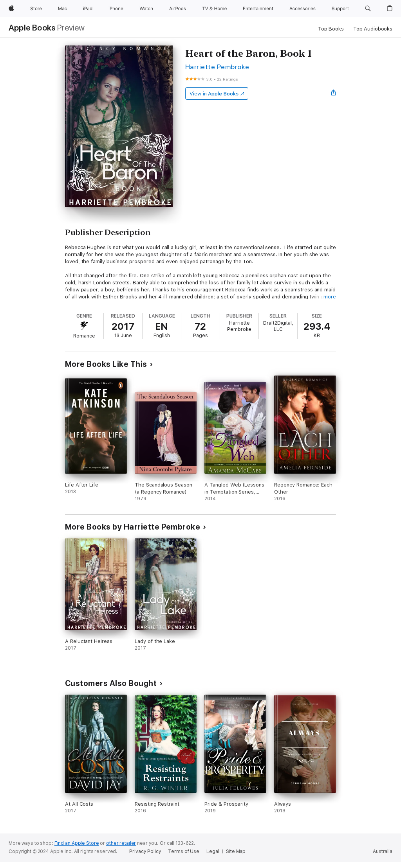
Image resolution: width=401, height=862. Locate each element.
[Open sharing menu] (333, 93)
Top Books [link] (331, 29)
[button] (368, 8)
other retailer (121, 843)
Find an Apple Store (76, 843)
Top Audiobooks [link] (372, 29)
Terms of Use (183, 851)
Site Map (236, 851)
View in (214, 94)
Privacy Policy (145, 851)
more (329, 297)
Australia (382, 851)
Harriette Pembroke (217, 67)
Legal (212, 851)
